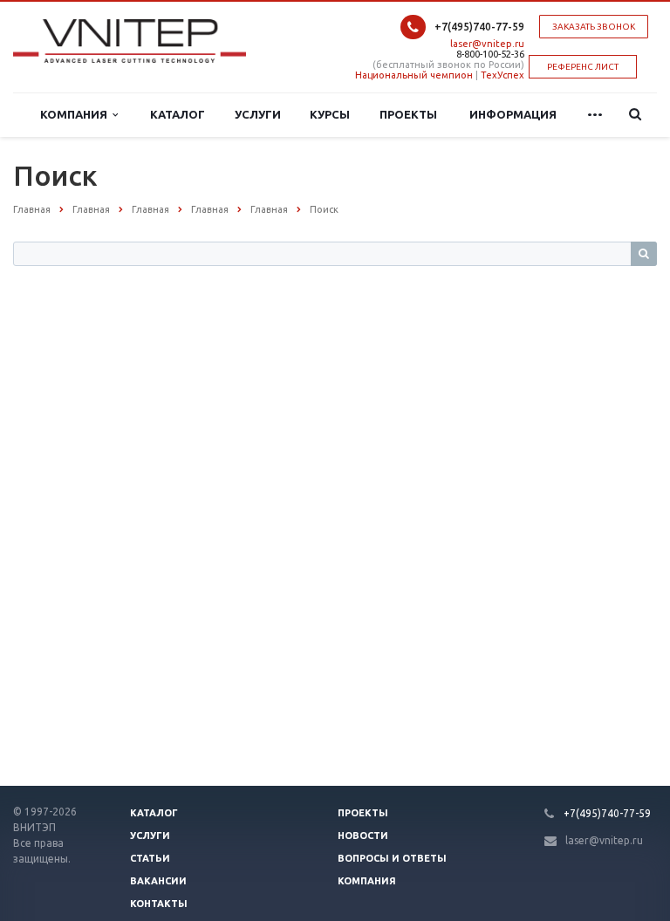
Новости (363, 835)
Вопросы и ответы (392, 858)
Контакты (159, 903)
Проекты (408, 114)
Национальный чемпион (414, 75)
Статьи (150, 858)
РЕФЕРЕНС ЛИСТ (583, 67)
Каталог (177, 114)
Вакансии (158, 881)
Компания (76, 114)
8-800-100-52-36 (490, 54)
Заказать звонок (593, 26)
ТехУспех (502, 75)
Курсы (330, 114)
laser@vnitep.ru (487, 43)
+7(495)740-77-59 (479, 26)
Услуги (258, 114)
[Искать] (644, 254)
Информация (513, 114)
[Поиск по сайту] (631, 114)
